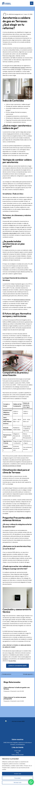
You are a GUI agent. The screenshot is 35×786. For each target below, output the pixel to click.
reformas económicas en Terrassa (12, 466)
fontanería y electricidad (9, 233)
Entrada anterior (6, 674)
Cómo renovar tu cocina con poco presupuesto (15, 698)
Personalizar (17, 778)
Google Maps (12, 661)
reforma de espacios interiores (22, 299)
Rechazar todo (17, 782)
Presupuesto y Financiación (10, 691)
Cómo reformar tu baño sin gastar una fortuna (17, 688)
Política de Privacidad (17, 754)
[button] (17, 666)
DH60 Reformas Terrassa (18, 67)
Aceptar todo (17, 773)
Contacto (5, 659)
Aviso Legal (17, 751)
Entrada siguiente (28, 674)
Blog (17, 752)
